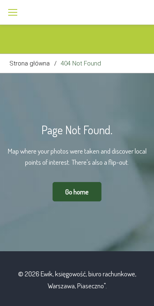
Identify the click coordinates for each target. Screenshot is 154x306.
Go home (77, 191)
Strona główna (29, 63)
